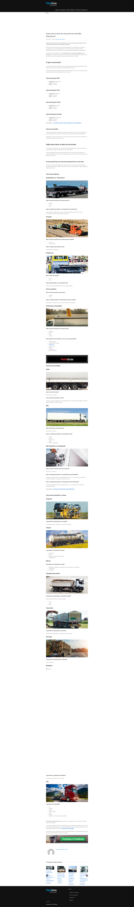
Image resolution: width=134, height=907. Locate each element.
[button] (86, 10)
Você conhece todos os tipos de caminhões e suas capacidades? (67, 122)
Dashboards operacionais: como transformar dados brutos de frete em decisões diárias (50, 875)
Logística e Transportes (60, 39)
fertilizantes (51, 344)
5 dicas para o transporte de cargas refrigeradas (63, 489)
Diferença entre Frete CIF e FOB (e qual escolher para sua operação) (61, 877)
